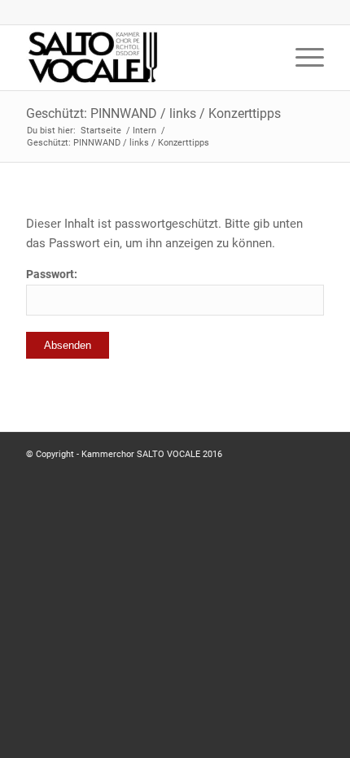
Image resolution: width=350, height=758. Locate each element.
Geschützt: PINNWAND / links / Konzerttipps (153, 113)
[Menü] (301, 57)
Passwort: (51, 274)
